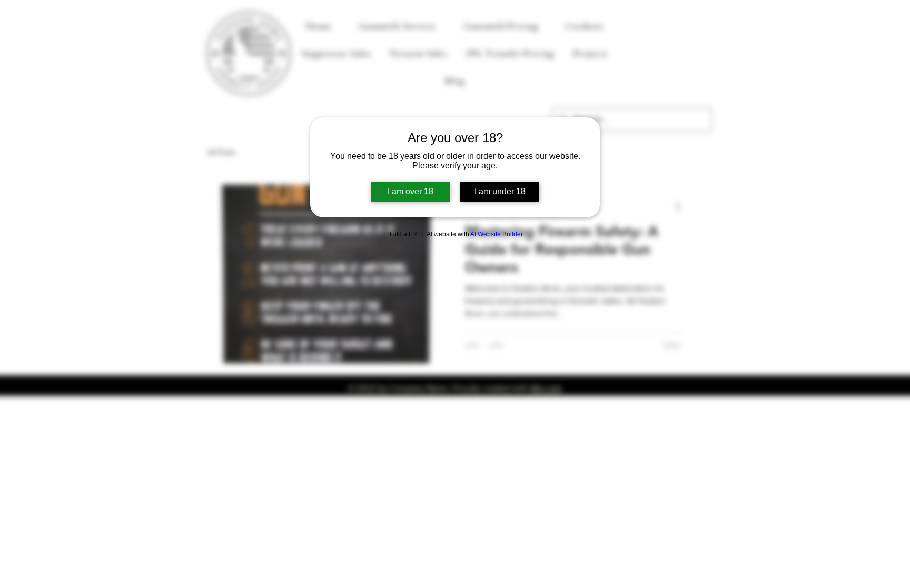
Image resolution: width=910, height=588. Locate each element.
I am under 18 (500, 191)
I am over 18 (410, 191)
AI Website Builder (496, 234)
